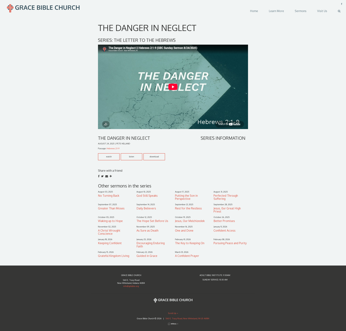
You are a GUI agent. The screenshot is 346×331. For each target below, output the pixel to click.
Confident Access (224, 230)
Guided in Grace (147, 256)
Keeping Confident (110, 243)
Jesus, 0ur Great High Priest (227, 209)
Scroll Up (172, 313)
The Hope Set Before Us (152, 221)
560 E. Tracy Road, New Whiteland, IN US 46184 (187, 318)
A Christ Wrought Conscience (109, 232)
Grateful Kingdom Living (113, 256)
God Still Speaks (147, 195)
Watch (109, 156)
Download (154, 156)
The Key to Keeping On (189, 243)
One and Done (184, 230)
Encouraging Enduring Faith (151, 244)
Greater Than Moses (111, 208)
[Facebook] (341, 4)
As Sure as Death (147, 230)
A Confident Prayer (187, 256)
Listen (131, 156)
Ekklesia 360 (173, 323)
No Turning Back (108, 195)
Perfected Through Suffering (226, 197)
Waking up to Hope (110, 221)
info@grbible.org (131, 286)
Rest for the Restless (188, 208)
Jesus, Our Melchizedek (190, 221)
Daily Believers (146, 208)
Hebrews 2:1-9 (113, 148)
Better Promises (224, 221)
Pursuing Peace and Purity (230, 243)
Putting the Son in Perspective (186, 197)
